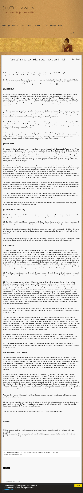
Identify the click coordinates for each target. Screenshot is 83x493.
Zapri (78, 486)
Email (78, 59)
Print (73, 59)
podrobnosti (8, 489)
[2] (57, 84)
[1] (27, 82)
